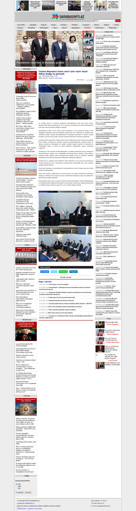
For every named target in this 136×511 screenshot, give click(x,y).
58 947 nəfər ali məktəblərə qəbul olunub (61, 3)
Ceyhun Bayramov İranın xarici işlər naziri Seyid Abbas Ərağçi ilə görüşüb (63, 72)
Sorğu (27, 476)
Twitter (53, 272)
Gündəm (64, 25)
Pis (19, 488)
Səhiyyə (20, 28)
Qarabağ (33, 25)
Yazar (55, 28)
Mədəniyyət (44, 28)
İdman (64, 28)
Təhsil (116, 25)
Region (106, 25)
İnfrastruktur (99, 28)
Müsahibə (31, 28)
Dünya (96, 25)
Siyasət (43, 25)
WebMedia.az (29, 503)
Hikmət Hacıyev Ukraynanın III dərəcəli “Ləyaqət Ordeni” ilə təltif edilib (35, 4)
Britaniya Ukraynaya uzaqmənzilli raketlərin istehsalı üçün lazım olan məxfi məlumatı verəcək (87, 6)
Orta (19, 486)
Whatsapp (63, 272)
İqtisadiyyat (75, 28)
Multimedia (112, 28)
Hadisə (20, 31)
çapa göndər (58, 78)
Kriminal (87, 28)
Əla (19, 484)
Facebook (44, 272)
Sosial (53, 25)
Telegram (73, 272)
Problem (75, 25)
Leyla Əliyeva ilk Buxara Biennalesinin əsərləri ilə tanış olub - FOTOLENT (113, 4)
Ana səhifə (21, 25)
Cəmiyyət (86, 25)
